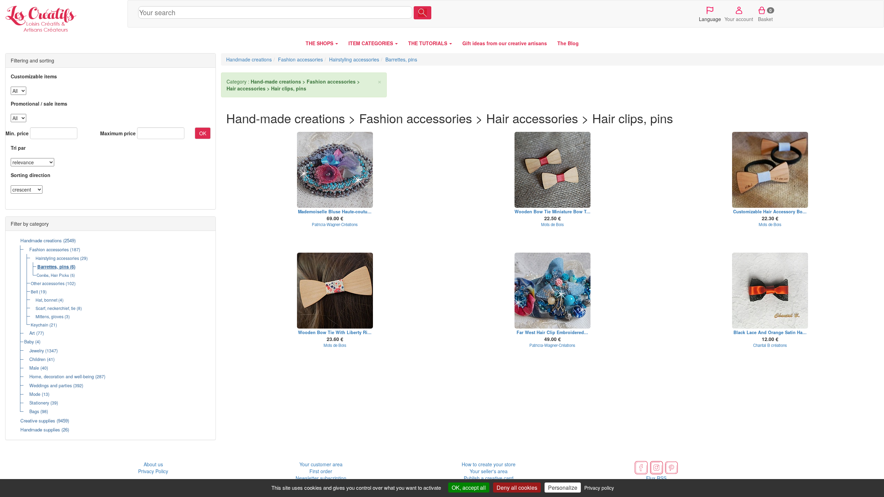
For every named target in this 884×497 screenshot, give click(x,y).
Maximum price (118, 133)
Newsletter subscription (321, 478)
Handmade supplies (40, 429)
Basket (765, 14)
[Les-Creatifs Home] (63, 17)
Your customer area (321, 464)
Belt (34, 291)
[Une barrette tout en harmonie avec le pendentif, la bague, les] (335, 170)
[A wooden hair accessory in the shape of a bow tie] (770, 170)
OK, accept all (469, 487)
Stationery (39, 403)
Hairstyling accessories (57, 258)
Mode (34, 394)
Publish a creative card (488, 478)
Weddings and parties (50, 385)
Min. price (17, 133)
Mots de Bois (552, 224)
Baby (29, 342)
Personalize (562, 487)
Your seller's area (489, 471)
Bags (34, 411)
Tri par (18, 147)
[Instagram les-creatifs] (656, 467)
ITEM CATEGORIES (371, 43)
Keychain (39, 325)
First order (320, 471)
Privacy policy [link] (599, 487)
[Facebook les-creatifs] (641, 467)
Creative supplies (37, 420)
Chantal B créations (770, 345)
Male (34, 368)
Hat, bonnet (46, 300)
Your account (738, 19)
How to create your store (489, 464)
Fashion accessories (49, 249)
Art (32, 333)
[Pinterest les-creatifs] (672, 467)
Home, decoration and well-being (61, 376)
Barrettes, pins (53, 266)
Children (37, 359)
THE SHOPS (320, 43)
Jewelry (36, 351)
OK (202, 133)
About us (153, 464)
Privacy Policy (153, 471)
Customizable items (34, 76)
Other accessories (48, 283)
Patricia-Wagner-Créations (335, 224)
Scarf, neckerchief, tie (56, 308)
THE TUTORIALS (428, 43)
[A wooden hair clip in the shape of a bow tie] (335, 291)
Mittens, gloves (50, 316)
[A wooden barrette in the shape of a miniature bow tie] (552, 170)
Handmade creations (41, 240)
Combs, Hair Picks (53, 275)
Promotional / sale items (39, 103)
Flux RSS (656, 478)
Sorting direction (30, 175)
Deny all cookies (517, 487)
